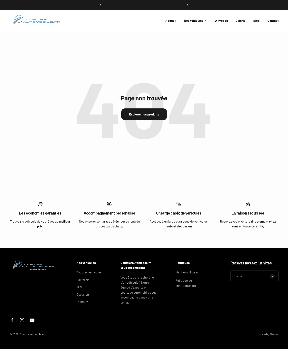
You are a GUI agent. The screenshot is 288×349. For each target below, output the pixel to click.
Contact (273, 20)
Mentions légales (187, 272)
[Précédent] (100, 5)
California (83, 279)
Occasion (82, 294)
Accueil (170, 20)
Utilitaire (82, 302)
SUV (79, 287)
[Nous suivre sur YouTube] (32, 320)
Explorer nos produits (144, 114)
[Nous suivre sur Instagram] (22, 320)
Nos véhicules (193, 20)
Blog (256, 20)
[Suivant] (187, 5)
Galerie (240, 20)
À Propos (221, 20)
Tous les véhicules (89, 272)
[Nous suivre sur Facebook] (12, 320)
